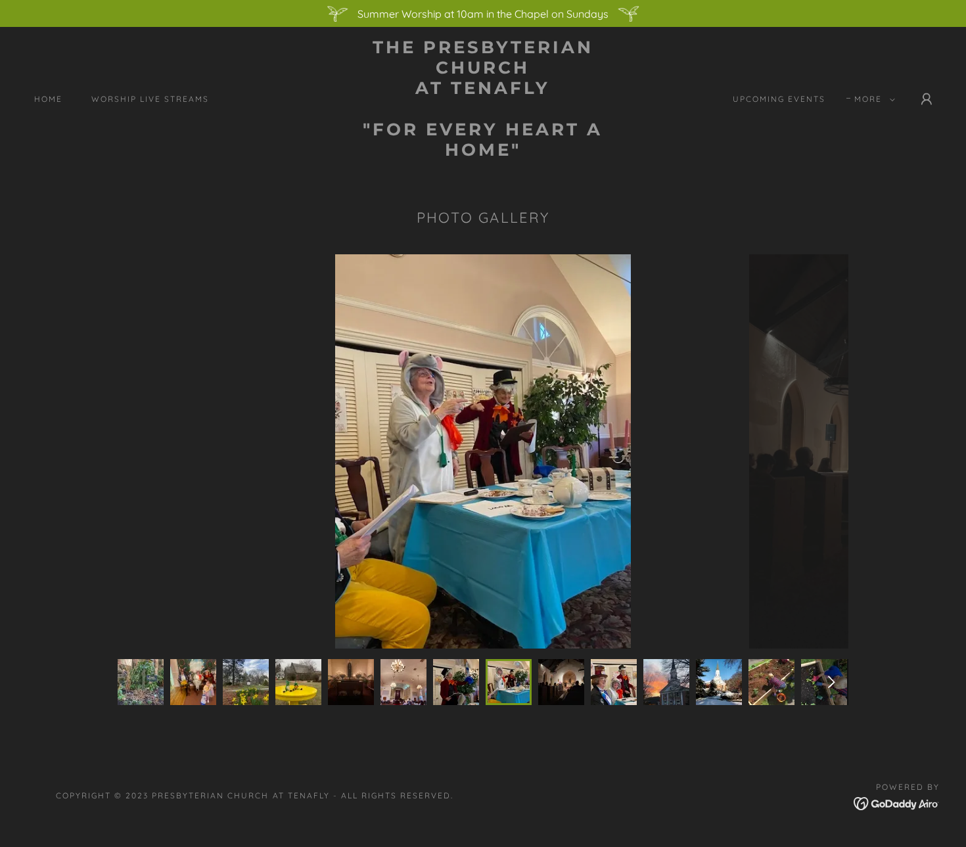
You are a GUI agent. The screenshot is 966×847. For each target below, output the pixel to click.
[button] (872, 99)
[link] (483, 151)
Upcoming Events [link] (779, 99)
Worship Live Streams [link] (150, 99)
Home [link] (48, 99)
